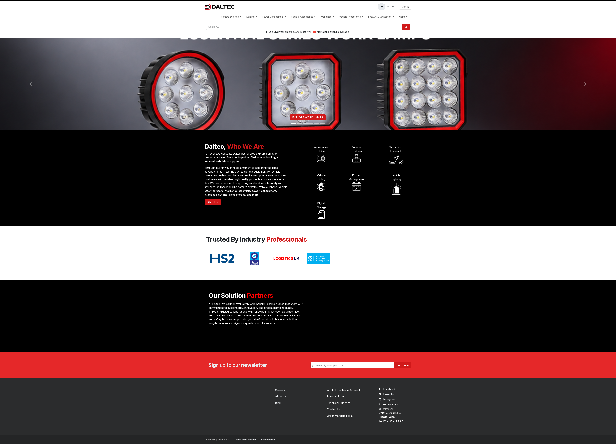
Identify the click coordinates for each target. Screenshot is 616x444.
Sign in (405, 6)
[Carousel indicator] (293, 123)
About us (212, 202)
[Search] (406, 27)
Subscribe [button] (402, 365)
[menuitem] (231, 17)
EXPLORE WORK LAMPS (307, 117)
